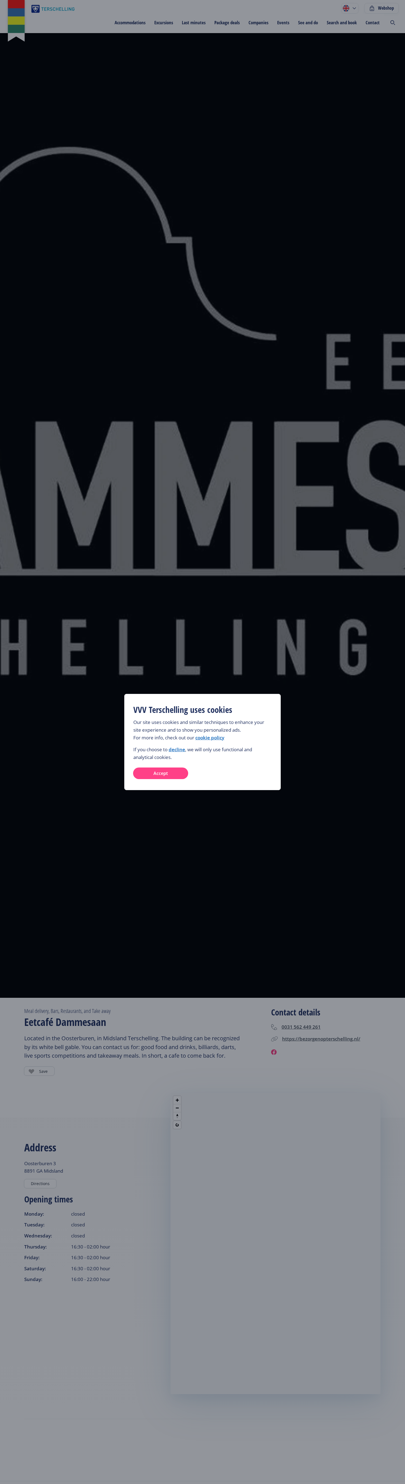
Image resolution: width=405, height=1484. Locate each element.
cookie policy (209, 737)
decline (177, 749)
